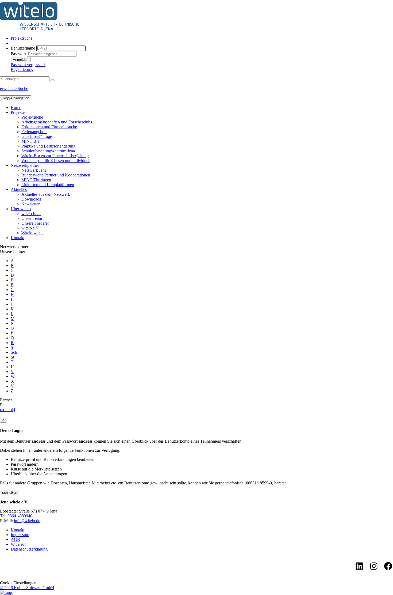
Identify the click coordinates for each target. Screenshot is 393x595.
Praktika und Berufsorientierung (48, 146)
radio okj (7, 409)
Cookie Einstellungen (18, 583)
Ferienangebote (34, 131)
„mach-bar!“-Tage (36, 136)
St (12, 357)
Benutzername (23, 48)
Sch (14, 352)
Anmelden (20, 60)
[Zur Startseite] (39, 29)
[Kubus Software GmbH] (6, 592)
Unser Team (31, 218)
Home (16, 107)
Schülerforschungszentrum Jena (48, 151)
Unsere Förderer (35, 223)
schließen (9, 493)
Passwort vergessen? (28, 64)
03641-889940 (19, 516)
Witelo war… (32, 233)
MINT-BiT (30, 141)
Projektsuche (21, 38)
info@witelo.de (27, 520)
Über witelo (21, 208)
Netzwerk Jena (34, 170)
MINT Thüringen (36, 180)
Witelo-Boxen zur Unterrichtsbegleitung (55, 155)
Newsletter (30, 204)
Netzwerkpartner (25, 165)
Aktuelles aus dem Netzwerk (45, 194)
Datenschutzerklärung (29, 549)
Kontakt (17, 237)
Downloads (31, 199)
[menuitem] (202, 38)
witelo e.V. (30, 228)
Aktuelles (19, 189)
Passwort (18, 53)
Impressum (20, 534)
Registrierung (22, 69)
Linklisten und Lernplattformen (47, 184)
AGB (15, 539)
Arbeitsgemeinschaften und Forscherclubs (56, 122)
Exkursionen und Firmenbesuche (49, 127)
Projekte (18, 112)
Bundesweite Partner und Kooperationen (55, 175)
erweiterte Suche (14, 88)
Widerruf (18, 544)
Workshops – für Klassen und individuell (55, 160)
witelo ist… (31, 213)
